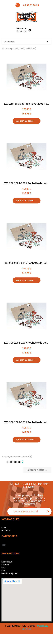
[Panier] (30, 30)
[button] (26, 121)
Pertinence (26, 41)
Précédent (12, 462)
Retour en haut (37, 470)
